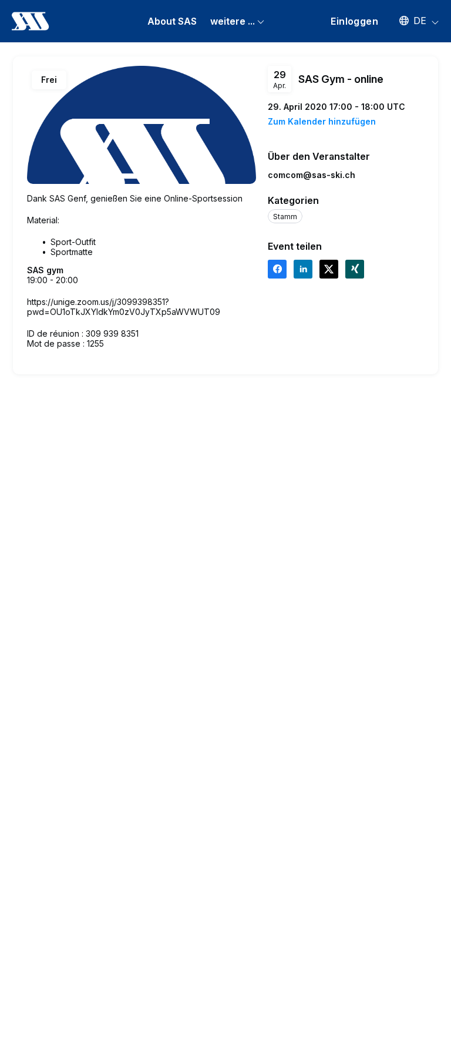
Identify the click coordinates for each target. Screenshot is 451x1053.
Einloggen (354, 21)
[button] (413, 20)
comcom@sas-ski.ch (311, 175)
